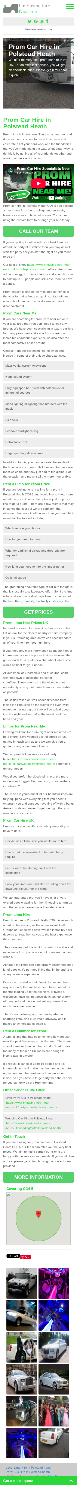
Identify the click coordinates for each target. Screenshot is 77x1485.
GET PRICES (38, 612)
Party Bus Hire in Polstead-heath (28, 1472)
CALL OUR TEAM (38, 231)
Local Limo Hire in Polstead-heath (29, 1467)
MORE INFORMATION (38, 1177)
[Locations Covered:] (5, 6)
